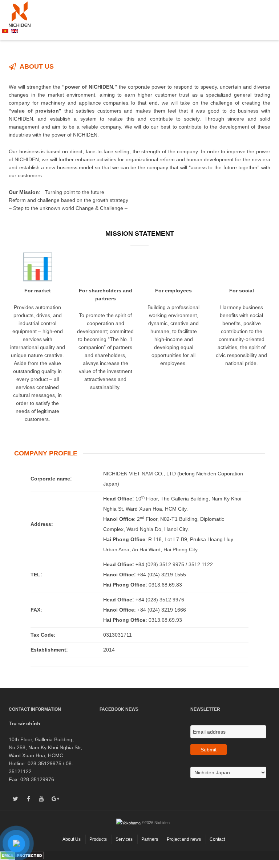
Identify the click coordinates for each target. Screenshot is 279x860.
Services (124, 839)
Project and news (184, 839)
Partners (149, 839)
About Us (71, 839)
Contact (217, 839)
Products (98, 839)
